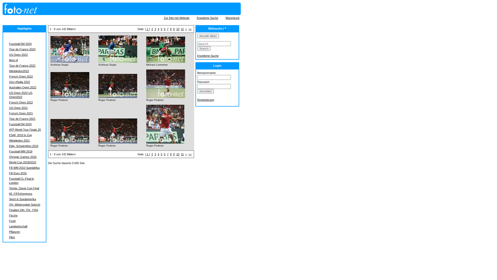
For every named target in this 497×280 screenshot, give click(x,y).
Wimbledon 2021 (19, 140)
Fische (13, 215)
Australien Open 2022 (22, 87)
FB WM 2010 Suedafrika (24, 167)
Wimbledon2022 (19, 71)
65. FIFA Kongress (20, 193)
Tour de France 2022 (22, 65)
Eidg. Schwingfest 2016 (23, 146)
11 (182, 29)
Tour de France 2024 (22, 49)
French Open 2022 (21, 76)
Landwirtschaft (18, 226)
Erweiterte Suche (207, 17)
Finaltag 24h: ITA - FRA (23, 210)
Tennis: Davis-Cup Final (24, 188)
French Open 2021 (21, 113)
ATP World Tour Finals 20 (25, 129)
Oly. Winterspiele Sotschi (24, 204)
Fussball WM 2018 (20, 151)
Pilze (12, 237)
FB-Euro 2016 (18, 173)
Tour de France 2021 (22, 118)
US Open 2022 (18, 54)
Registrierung (205, 99)
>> (190, 29)
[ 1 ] (147, 29)
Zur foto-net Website (176, 17)
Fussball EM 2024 (20, 43)
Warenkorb (232, 17)
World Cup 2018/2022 (22, 162)
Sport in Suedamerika (22, 199)
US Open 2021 (18, 107)
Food (12, 220)
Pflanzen (14, 231)
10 (177, 29)
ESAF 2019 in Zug (20, 135)
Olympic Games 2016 (22, 156)
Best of (13, 60)
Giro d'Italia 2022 (19, 81)
